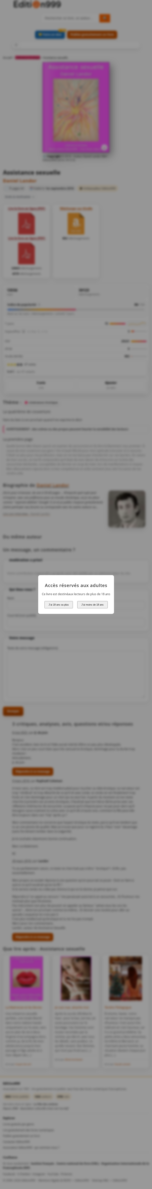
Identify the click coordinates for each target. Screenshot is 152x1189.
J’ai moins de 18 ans (92, 604)
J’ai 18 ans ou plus (59, 604)
